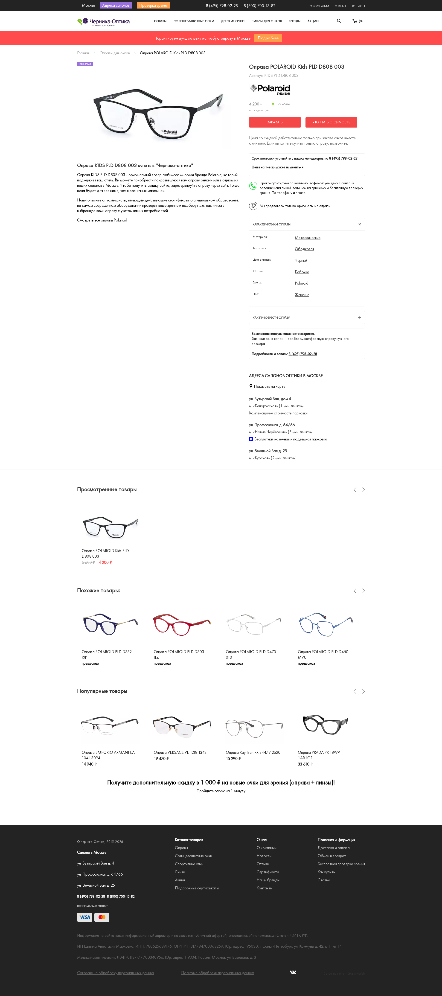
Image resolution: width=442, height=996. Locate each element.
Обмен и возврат (332, 855)
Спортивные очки (189, 863)
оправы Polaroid (114, 220)
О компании (319, 6)
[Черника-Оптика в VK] (293, 973)
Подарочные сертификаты (197, 888)
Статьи (324, 879)
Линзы (180, 871)
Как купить (326, 871)
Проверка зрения (153, 5)
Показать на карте (269, 386)
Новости (264, 855)
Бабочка (302, 272)
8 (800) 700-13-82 (259, 5)
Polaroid (301, 283)
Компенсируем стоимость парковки (278, 413)
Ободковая (304, 249)
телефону (284, 192)
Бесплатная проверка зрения (341, 863)
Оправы (160, 21)
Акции (313, 21)
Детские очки (232, 21)
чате (301, 192)
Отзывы (340, 6)
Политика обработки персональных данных (217, 972)
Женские (302, 294)
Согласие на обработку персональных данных (115, 972)
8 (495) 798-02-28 (222, 5)
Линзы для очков (266, 21)
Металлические (307, 237)
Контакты (358, 6)
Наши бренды (268, 879)
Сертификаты (268, 871)
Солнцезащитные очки (194, 21)
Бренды (295, 21)
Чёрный (301, 260)
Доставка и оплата (334, 847)
